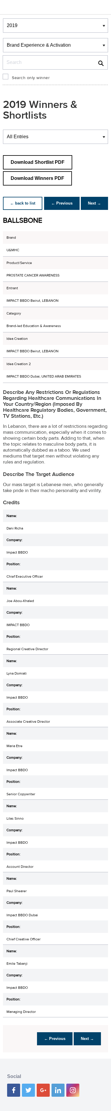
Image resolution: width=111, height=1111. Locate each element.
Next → (94, 203)
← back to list (22, 203)
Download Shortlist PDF (38, 162)
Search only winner (31, 78)
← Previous (62, 203)
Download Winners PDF (37, 178)
